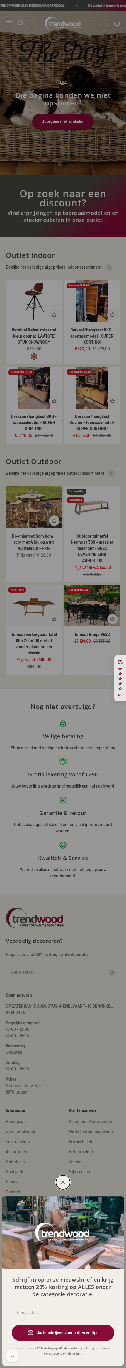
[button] (120, 678)
